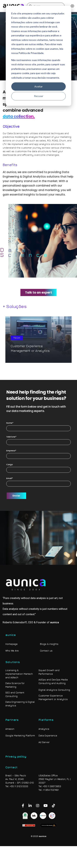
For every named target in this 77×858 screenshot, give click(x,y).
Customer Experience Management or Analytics (53, 697)
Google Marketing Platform (20, 735)
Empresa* (11, 450)
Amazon (9, 728)
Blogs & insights (49, 644)
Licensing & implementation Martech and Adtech (19, 674)
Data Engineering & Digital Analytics (20, 703)
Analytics (43, 728)
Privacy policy (15, 756)
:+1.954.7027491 (50, 789)
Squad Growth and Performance (48, 672)
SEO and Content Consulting (14, 694)
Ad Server (44, 742)
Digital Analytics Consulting (54, 689)
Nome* (9, 422)
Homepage (11, 644)
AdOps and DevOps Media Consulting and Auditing (53, 681)
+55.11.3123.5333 (19, 786)
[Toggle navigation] (72, 6)
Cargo (9, 464)
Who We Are (12, 650)
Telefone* (11, 436)
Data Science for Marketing (15, 685)
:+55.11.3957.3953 (51, 786)
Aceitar (38, 86)
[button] (38, 292)
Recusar (38, 95)
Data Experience (47, 735)
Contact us (46, 650)
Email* (9, 478)
